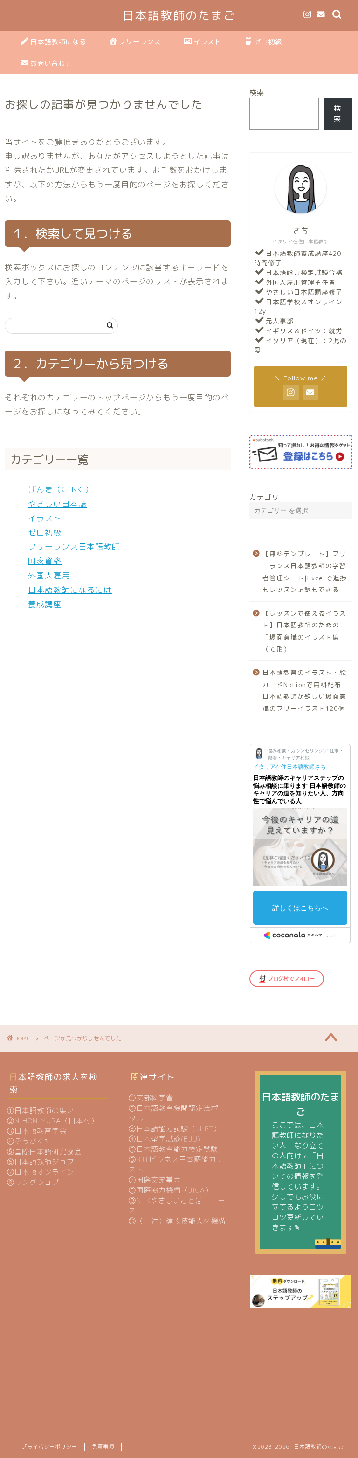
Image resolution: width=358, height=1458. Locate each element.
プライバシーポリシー (49, 1447)
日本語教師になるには (70, 590)
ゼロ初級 (268, 42)
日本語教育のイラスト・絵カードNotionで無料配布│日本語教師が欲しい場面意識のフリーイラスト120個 (305, 690)
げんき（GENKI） (60, 489)
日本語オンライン (44, 1172)
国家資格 (45, 561)
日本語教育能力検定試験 (177, 1149)
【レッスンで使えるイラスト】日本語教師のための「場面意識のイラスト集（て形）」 (304, 631)
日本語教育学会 (40, 1131)
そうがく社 (33, 1141)
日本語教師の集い (44, 1110)
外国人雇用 (49, 575)
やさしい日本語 (57, 503)
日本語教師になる (58, 42)
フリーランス (140, 42)
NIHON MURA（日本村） (56, 1121)
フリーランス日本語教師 (74, 546)
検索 (256, 92)
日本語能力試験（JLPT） (178, 1129)
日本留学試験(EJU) (168, 1139)
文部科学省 (154, 1098)
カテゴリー (268, 497)
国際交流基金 (158, 1180)
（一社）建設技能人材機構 (181, 1221)
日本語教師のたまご (179, 15)
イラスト (207, 42)
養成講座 (45, 604)
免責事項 (103, 1447)
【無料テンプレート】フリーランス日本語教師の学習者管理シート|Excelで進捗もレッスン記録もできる (304, 571)
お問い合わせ (51, 63)
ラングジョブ (36, 1182)
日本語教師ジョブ (44, 1162)
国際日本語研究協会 (48, 1151)
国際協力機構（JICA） (174, 1190)
